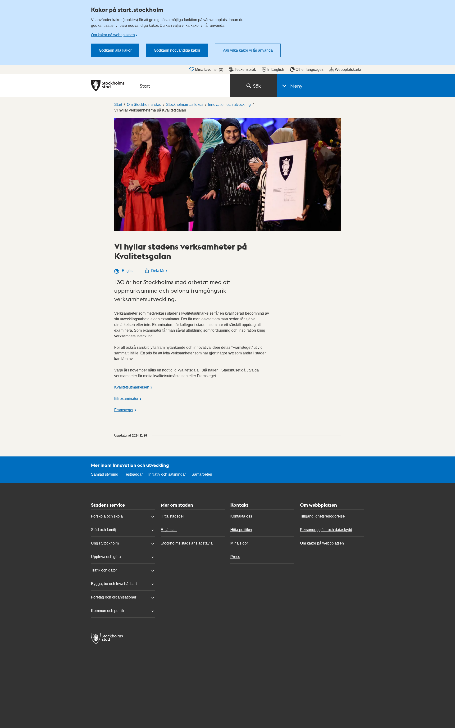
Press (235, 557)
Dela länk (159, 271)
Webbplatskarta (348, 69)
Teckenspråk (245, 69)
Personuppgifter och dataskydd (326, 530)
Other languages (309, 69)
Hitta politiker (241, 530)
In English (275, 69)
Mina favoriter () (209, 69)
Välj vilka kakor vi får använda (248, 50)
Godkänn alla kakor (115, 50)
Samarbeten (201, 474)
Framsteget (123, 410)
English (128, 271)
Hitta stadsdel (172, 516)
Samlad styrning (104, 474)
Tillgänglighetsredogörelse (322, 516)
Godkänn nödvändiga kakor (177, 50)
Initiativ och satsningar (167, 474)
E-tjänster (169, 530)
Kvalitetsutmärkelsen (131, 387)
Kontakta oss (241, 516)
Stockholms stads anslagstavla (187, 543)
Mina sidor (239, 543)
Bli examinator (126, 399)
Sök (257, 86)
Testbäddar (133, 474)
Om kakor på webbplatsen (113, 35)
